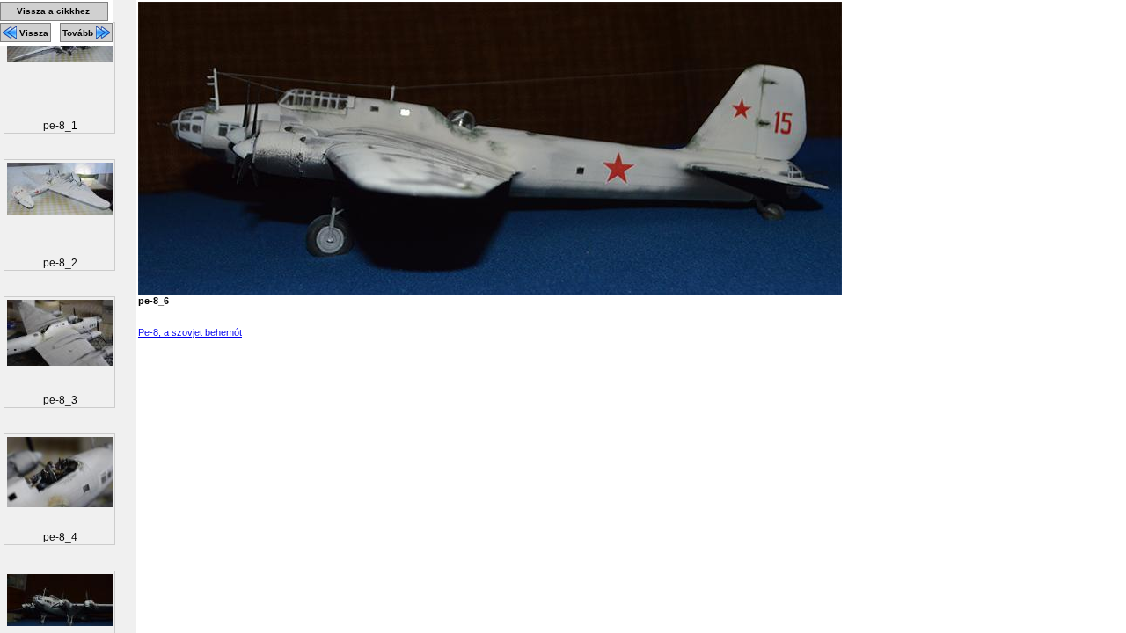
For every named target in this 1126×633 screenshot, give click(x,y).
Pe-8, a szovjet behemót (190, 332)
